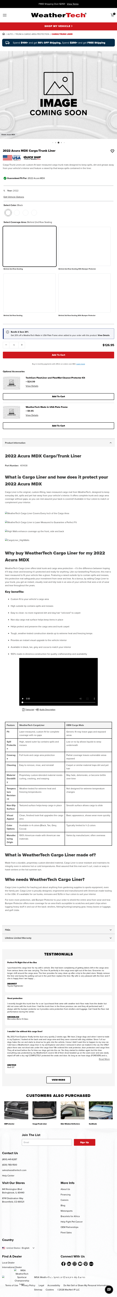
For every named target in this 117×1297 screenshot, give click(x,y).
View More (58, 1079)
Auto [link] (10, 34)
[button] (52, 142)
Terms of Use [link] (11, 1285)
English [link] (25, 1248)
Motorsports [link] (66, 1211)
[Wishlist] (112, 151)
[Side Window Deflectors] (73, 1110)
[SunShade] (101, 1110)
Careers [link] (64, 1200)
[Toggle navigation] (5, 15)
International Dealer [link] (12, 1267)
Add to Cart (58, 355)
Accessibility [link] (54, 1285)
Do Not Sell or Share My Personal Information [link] (85, 1285)
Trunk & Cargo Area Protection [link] (32, 34)
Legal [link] (41, 1285)
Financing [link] (65, 1194)
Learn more (80, 364)
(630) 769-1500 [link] (9, 1164)
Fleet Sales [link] (66, 1232)
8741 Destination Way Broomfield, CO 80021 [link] (13, 1200)
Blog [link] (63, 1205)
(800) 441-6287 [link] (9, 1159)
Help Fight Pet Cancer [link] (72, 1221)
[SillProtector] (16, 1110)
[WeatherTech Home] (58, 15)
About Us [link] (65, 1189)
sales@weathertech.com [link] (14, 1170)
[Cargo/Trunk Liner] (45, 1110)
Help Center (8, 1175)
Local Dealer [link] (8, 1262)
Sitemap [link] (38, 1289)
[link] (3, 34)
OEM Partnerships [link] (69, 1227)
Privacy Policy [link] (28, 1285)
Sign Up (84, 1142)
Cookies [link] (50, 1289)
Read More (104, 1059)
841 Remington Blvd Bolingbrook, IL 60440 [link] (13, 1191)
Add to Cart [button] (58, 396)
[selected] (8, 213)
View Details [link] (32, 386)
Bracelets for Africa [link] (70, 1216)
